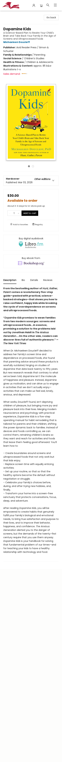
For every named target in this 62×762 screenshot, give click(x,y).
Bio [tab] (23, 280)
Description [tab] (9, 280)
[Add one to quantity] (18, 213)
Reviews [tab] (47, 280)
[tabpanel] (31, 424)
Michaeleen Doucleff (16, 42)
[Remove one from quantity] (10, 213)
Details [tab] (34, 280)
